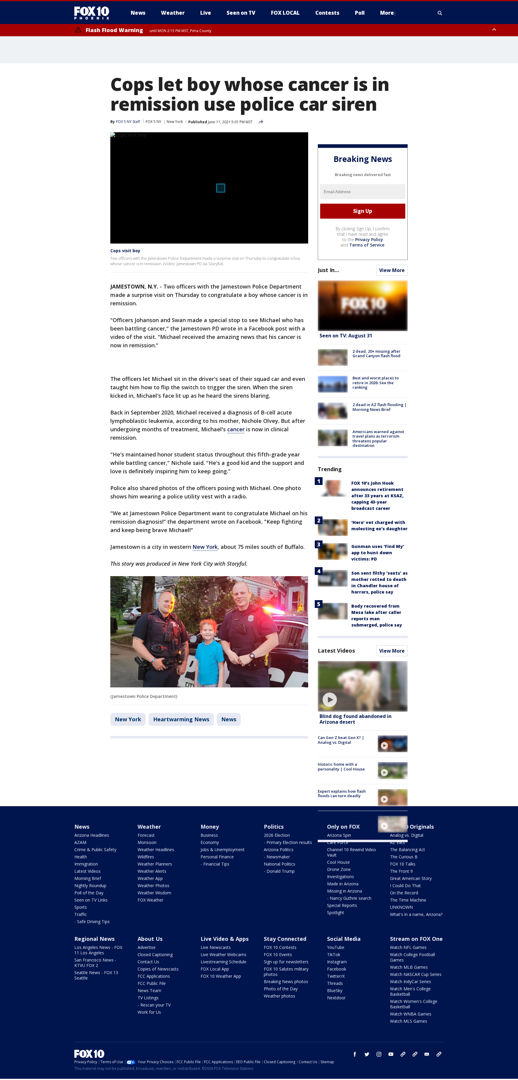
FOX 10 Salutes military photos (286, 971)
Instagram (337, 962)
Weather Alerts (152, 871)
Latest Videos (336, 650)
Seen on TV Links (91, 900)
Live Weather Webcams (223, 954)
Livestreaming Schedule (223, 962)
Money (210, 826)
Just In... (328, 270)
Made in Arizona (343, 884)
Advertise (147, 947)
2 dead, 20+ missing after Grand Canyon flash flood (376, 354)
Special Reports (342, 905)
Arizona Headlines (91, 835)
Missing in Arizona (344, 891)
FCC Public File (152, 983)
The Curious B (404, 857)
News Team (149, 990)
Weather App (150, 878)
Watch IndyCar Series (410, 981)
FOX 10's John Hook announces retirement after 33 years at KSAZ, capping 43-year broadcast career (377, 495)
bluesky (415, 1054)
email (427, 1054)
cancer (236, 429)
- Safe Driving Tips (92, 921)
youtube (391, 1054)
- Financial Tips (215, 864)
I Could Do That (405, 885)
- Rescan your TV (154, 1005)
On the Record (404, 893)
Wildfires (146, 857)
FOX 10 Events (278, 954)
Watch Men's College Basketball (410, 991)
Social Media (344, 938)
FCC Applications (154, 976)
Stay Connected (285, 938)
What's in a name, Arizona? (416, 914)
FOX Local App (215, 969)
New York (175, 121)
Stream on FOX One (416, 938)
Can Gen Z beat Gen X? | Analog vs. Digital (341, 740)
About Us (150, 938)
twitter (367, 1054)
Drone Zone (339, 869)
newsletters (439, 1054)
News (228, 719)
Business (209, 835)
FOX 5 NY (153, 121)
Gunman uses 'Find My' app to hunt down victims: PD (377, 552)
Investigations (340, 876)
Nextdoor (336, 998)
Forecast (146, 835)
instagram (379, 1054)
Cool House (338, 862)
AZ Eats (397, 842)
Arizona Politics (278, 849)
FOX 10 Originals (412, 826)
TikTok (333, 954)
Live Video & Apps (225, 938)
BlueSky (334, 990)
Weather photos (279, 996)
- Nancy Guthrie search (349, 898)
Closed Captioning (155, 954)
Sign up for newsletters (286, 962)
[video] (363, 686)
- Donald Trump (279, 871)
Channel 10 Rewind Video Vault (351, 852)
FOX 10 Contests (280, 947)
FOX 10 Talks (402, 864)
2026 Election (277, 835)
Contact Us (148, 962)
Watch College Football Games (412, 957)
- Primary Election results (288, 842)
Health (80, 857)
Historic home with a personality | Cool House (341, 766)
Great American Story (411, 878)
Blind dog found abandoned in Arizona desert (355, 719)
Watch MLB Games (409, 967)
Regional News (94, 938)
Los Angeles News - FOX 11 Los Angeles (98, 950)
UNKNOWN (401, 907)
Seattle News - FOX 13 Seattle (96, 975)
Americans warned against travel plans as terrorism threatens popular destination (378, 438)
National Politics (279, 864)
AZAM (80, 842)
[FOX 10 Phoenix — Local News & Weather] (94, 13)
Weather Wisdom (154, 893)
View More (392, 270)
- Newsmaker (277, 857)
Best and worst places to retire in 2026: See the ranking (376, 382)
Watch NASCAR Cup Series (416, 974)
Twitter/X (336, 976)
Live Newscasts (216, 947)
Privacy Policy (369, 239)
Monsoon (147, 842)
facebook (355, 1054)
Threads (335, 983)
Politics (274, 826)
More (387, 12)
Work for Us (149, 1012)
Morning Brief (87, 878)
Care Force (337, 842)
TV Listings (148, 998)
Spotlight (335, 912)
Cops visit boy (125, 250)
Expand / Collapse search (440, 12)
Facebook (336, 969)
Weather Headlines (156, 849)
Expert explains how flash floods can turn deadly (342, 793)
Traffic (80, 914)
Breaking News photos (286, 981)
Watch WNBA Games (410, 1014)
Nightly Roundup (90, 885)
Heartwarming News (181, 719)
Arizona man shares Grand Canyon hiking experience (343, 820)
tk (403, 1054)
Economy (210, 842)
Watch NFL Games (408, 947)
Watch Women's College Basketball (413, 1004)
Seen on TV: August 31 (346, 335)
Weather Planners (155, 864)
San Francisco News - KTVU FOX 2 (95, 962)
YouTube (335, 947)
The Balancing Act (407, 849)
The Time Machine (408, 900)
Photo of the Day (281, 989)
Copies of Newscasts (158, 969)
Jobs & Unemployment (223, 849)
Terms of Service (366, 245)
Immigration (86, 864)
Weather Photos (153, 885)
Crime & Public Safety (95, 849)
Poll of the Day (88, 893)
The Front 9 (401, 871)
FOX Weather (150, 900)
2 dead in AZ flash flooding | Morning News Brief (380, 407)
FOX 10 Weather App (221, 976)
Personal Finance (217, 857)
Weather (149, 826)
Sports (80, 907)
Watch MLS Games (408, 1021)
